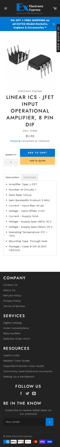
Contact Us (10, 284)
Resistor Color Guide (16, 360)
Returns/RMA (11, 333)
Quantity (10, 155)
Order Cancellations (16, 328)
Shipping (15, 140)
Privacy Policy (12, 300)
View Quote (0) (58, 38)
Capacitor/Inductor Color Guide (23, 366)
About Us (9, 290)
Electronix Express (22, 436)
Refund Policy (12, 295)
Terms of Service (14, 306)
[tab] (12, 177)
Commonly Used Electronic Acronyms (27, 371)
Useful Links (11, 355)
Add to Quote (37, 160)
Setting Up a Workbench (18, 376)
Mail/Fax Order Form (16, 338)
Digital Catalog (12, 322)
